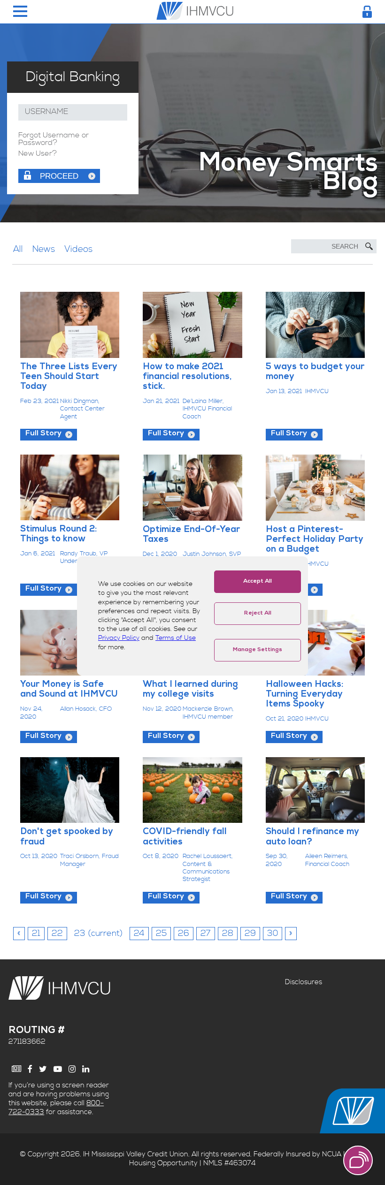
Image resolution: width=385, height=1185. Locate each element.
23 (98, 933)
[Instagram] (72, 1069)
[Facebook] (30, 1069)
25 (161, 933)
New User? (37, 154)
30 (272, 933)
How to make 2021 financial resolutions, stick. (187, 377)
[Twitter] (43, 1069)
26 (183, 933)
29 (250, 933)
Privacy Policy (118, 638)
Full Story (43, 434)
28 (227, 933)
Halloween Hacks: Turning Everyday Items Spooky (304, 695)
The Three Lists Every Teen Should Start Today (68, 377)
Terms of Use (175, 638)
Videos (78, 249)
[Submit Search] (369, 246)
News (43, 249)
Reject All (257, 613)
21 (36, 933)
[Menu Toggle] (20, 12)
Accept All (257, 582)
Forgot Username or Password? (53, 139)
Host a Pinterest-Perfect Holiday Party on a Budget (314, 540)
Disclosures (303, 982)
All (18, 249)
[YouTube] (58, 1069)
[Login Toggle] (367, 12)
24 (139, 933)
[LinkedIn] (85, 1069)
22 (57, 933)
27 (205, 933)
